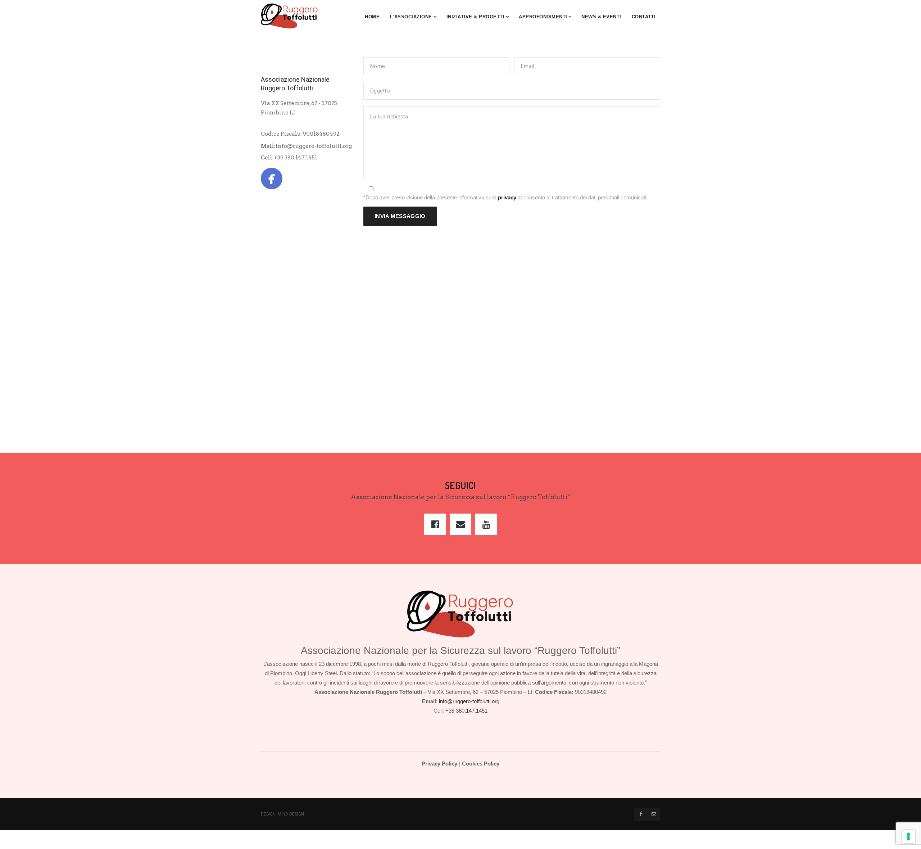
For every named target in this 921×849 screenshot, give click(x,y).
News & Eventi (601, 16)
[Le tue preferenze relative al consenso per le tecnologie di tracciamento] (908, 836)
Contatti (644, 16)
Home (372, 16)
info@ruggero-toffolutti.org (314, 146)
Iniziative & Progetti (475, 16)
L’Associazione (411, 16)
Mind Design (291, 814)
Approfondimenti (543, 16)
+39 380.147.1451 (295, 157)
